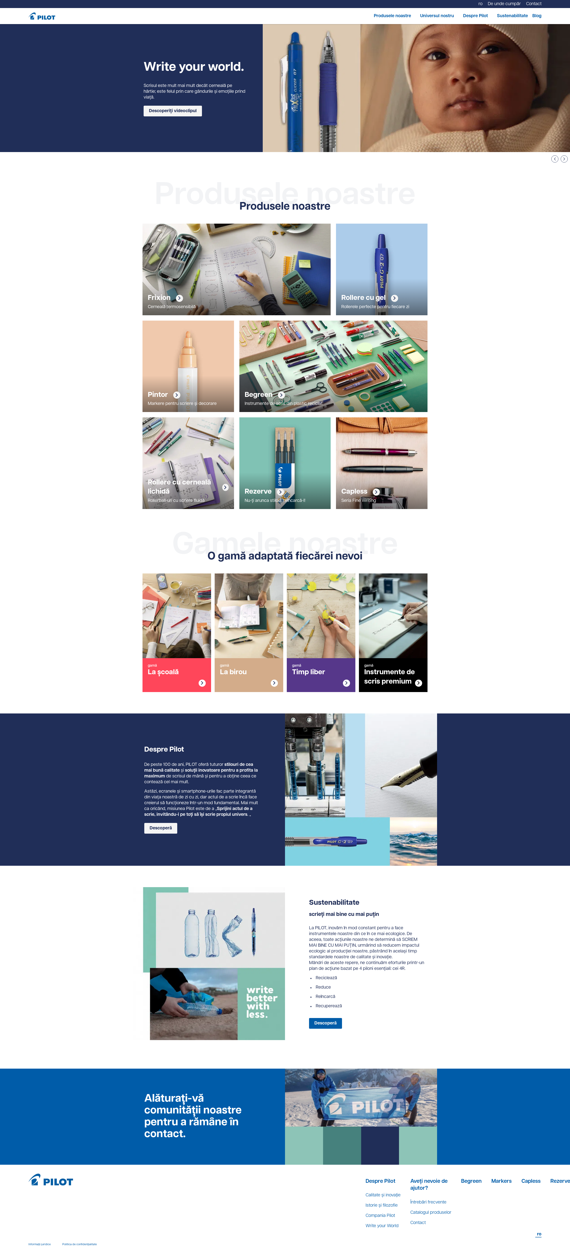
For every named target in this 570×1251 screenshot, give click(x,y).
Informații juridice (39, 1244)
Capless (531, 1181)
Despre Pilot (475, 16)
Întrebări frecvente (428, 1202)
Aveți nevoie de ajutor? (429, 1185)
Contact (418, 1223)
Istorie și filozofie (382, 1205)
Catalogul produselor (430, 1212)
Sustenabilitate (512, 16)
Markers (501, 1181)
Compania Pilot (380, 1216)
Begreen (471, 1181)
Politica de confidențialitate (79, 1244)
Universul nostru (437, 16)
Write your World (382, 1226)
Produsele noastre (392, 16)
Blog (537, 16)
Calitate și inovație (383, 1195)
